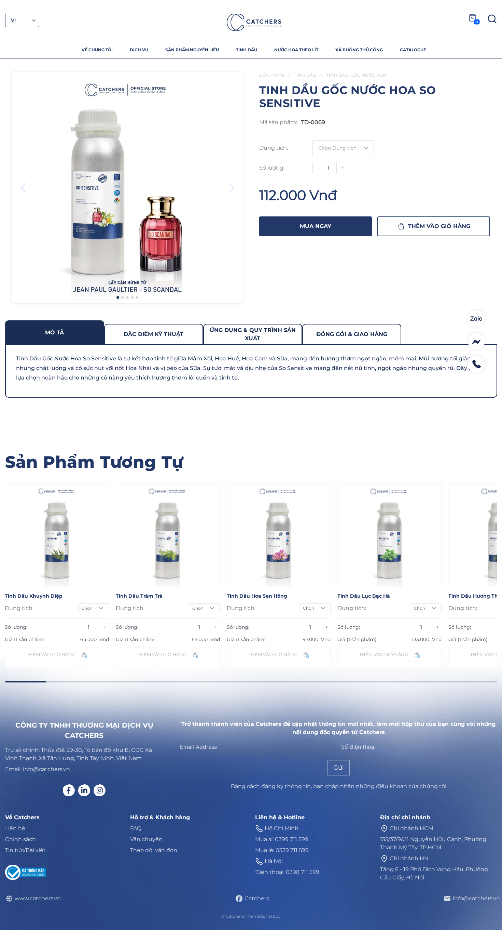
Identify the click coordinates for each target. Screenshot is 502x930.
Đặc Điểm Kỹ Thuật (153, 334)
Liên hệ (15, 828)
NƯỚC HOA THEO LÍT (296, 49)
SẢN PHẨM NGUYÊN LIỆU (192, 49)
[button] (117, 297)
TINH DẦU (246, 49)
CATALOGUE (413, 49)
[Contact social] (476, 318)
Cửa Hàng (271, 75)
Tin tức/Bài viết (25, 850)
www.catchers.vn (36, 898)
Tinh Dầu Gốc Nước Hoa (356, 75)
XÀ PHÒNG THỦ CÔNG (359, 49)
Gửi (338, 767)
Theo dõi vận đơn (153, 850)
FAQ (135, 828)
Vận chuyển (146, 839)
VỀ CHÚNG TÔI (97, 49)
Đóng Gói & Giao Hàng (351, 334)
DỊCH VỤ (139, 49)
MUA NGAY (315, 226)
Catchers (255, 898)
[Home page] (254, 22)
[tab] (54, 332)
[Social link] (69, 790)
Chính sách (20, 839)
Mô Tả (54, 332)
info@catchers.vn (475, 898)
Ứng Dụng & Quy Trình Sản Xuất (253, 334)
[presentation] (23, 187)
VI (13, 20)
